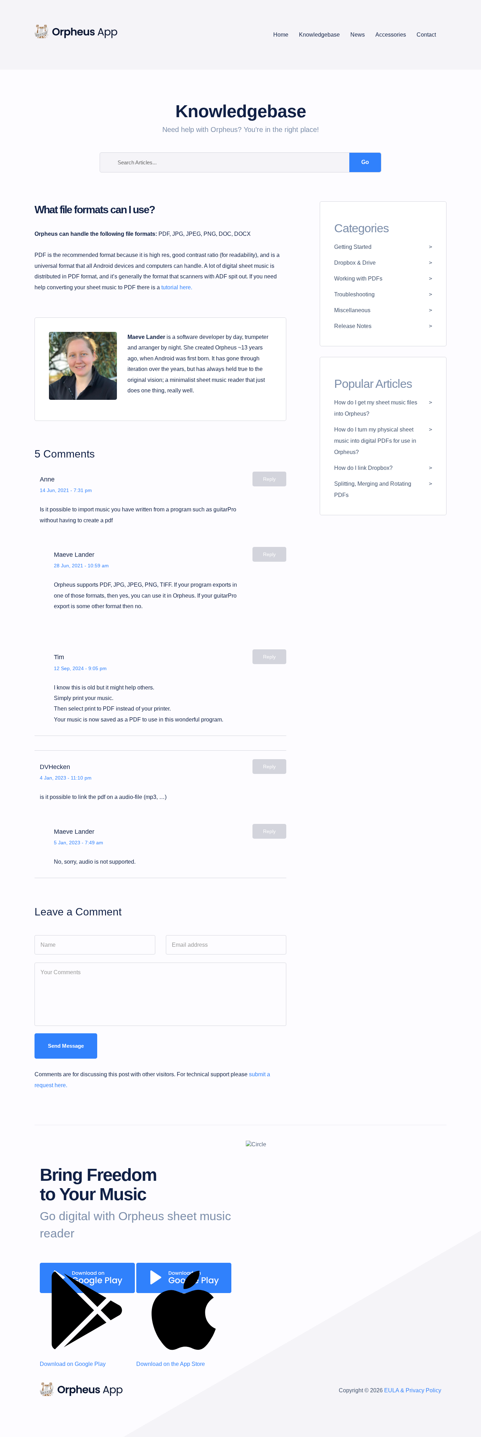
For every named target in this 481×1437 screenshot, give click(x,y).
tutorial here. (176, 287)
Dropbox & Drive (355, 263)
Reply (269, 479)
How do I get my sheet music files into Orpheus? (375, 408)
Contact (426, 35)
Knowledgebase (319, 35)
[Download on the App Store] (183, 1278)
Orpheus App (81, 1392)
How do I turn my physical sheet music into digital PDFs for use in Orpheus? (375, 441)
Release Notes (352, 326)
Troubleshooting (354, 294)
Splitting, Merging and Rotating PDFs (372, 489)
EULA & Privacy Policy (412, 1390)
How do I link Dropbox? (363, 468)
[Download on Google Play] (87, 1278)
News (357, 35)
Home (280, 35)
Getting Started (352, 247)
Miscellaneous (352, 310)
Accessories (390, 35)
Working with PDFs (358, 279)
